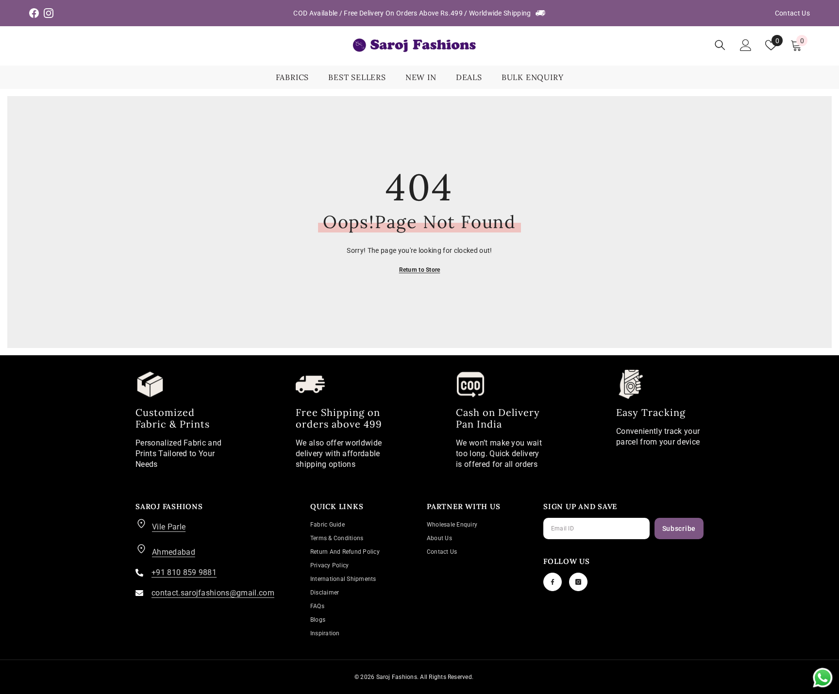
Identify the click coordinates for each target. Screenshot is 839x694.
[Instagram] (578, 582)
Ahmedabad (173, 552)
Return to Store (419, 269)
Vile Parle (168, 526)
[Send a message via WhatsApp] (822, 677)
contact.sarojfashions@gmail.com (212, 592)
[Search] (720, 44)
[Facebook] (552, 582)
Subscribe (679, 528)
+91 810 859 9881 (184, 572)
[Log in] (746, 45)
